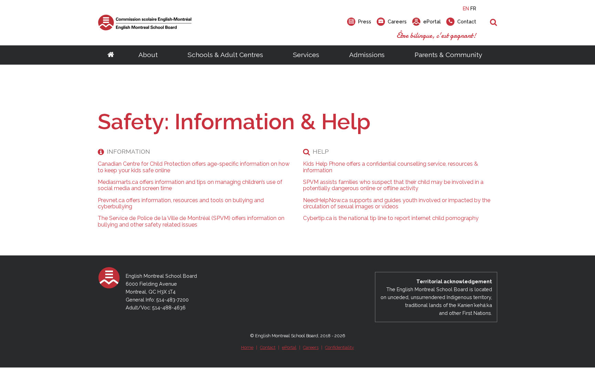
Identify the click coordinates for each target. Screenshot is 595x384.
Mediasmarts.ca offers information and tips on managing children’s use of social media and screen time (190, 185)
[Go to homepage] (110, 55)
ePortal (289, 347)
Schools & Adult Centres (225, 54)
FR (473, 8)
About (148, 54)
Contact (267, 347)
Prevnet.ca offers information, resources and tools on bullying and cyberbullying (181, 203)
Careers (311, 347)
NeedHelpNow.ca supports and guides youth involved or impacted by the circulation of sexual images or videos (396, 203)
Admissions (367, 54)
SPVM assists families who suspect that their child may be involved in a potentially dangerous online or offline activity (393, 185)
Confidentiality (339, 347)
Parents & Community (448, 54)
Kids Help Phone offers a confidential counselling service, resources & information (390, 167)
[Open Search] (493, 22)
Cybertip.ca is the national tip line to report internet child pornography (391, 218)
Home (247, 347)
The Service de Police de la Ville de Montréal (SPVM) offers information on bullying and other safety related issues (191, 221)
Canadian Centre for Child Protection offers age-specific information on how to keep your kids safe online (194, 167)
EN (466, 8)
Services (306, 54)
